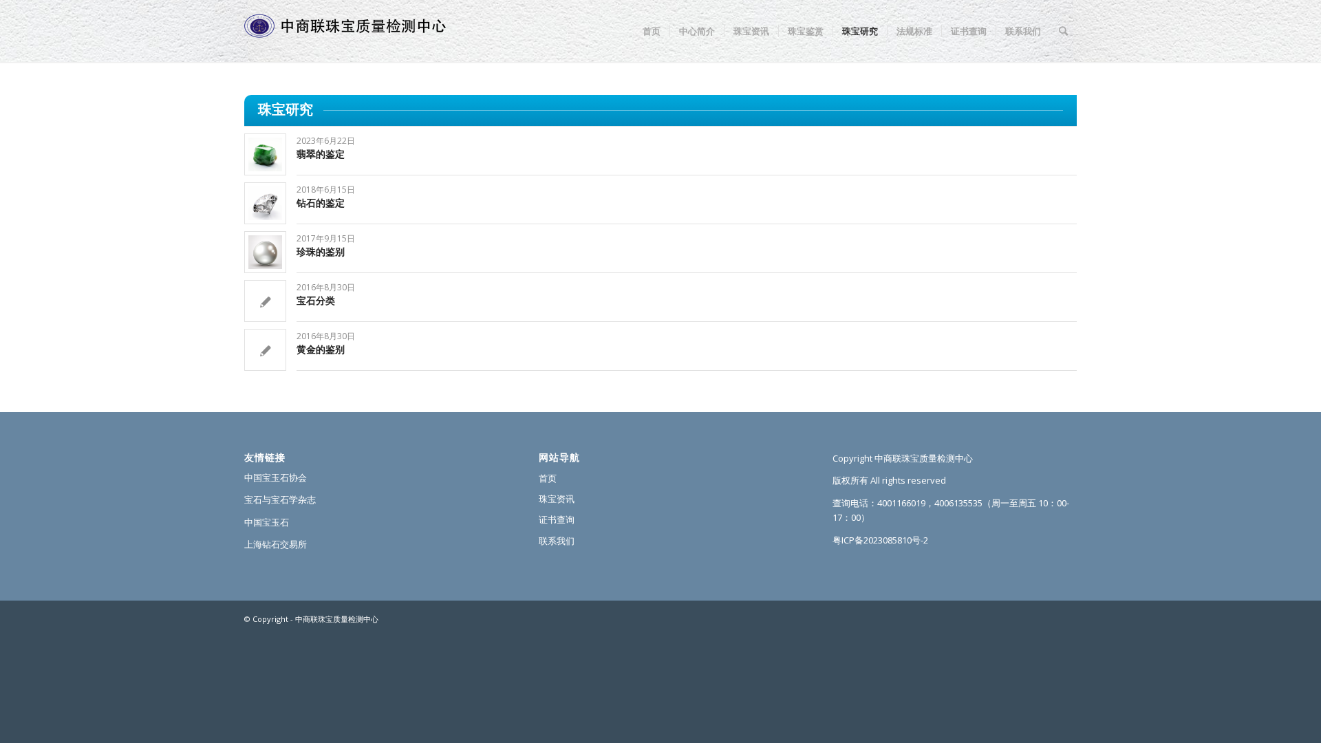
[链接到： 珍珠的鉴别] (265, 252)
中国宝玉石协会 (275, 477)
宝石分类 (316, 300)
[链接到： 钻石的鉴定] (265, 203)
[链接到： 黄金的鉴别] (265, 350)
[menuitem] (651, 31)
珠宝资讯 (556, 499)
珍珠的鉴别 (321, 251)
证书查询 (556, 519)
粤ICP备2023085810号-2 (880, 540)
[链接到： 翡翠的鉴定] (265, 154)
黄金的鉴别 (321, 349)
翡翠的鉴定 (321, 153)
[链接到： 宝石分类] (265, 301)
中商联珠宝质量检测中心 (336, 619)
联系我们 (556, 541)
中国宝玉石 (266, 522)
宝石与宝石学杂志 (280, 499)
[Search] (1063, 31)
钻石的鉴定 (321, 202)
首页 (548, 478)
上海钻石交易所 (275, 544)
